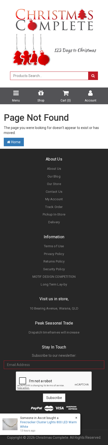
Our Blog (54, 176)
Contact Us (54, 192)
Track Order (54, 207)
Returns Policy (54, 261)
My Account (54, 199)
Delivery (54, 222)
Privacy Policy (54, 254)
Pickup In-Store (54, 214)
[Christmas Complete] (54, 18)
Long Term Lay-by (54, 284)
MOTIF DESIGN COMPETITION (54, 276)
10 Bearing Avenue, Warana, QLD (54, 308)
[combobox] (49, 76)
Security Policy (54, 269)
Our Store (54, 184)
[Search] (93, 76)
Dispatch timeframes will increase (54, 332)
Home (15, 142)
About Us (54, 168)
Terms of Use (54, 246)
